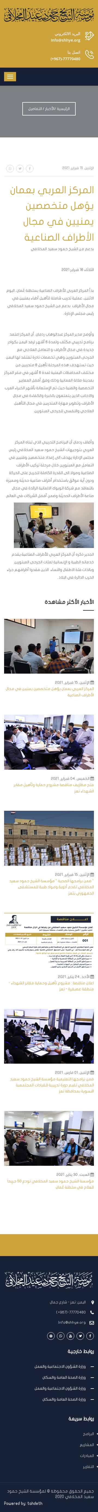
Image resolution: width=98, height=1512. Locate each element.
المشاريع (87, 1445)
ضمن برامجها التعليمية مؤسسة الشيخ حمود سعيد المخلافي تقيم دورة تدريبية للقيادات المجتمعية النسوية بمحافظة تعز (52, 1085)
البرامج (88, 1434)
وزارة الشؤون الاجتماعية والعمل (60, 1366)
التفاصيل (35, 109)
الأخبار (49, 109)
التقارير (88, 1467)
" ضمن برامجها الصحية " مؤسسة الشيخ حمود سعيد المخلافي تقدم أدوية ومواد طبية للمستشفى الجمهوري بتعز (51, 887)
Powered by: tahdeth (23, 1503)
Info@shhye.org (65, 40)
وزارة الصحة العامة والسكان (64, 1377)
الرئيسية (63, 109)
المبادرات (87, 1456)
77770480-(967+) (65, 58)
